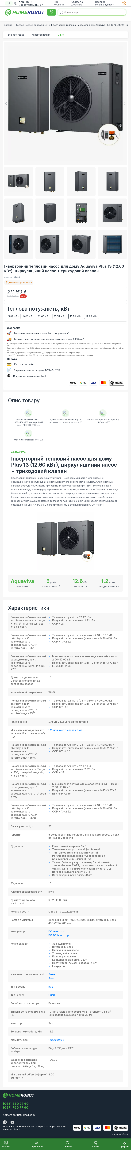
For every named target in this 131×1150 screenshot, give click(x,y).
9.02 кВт (28, 316)
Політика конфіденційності (104, 3)
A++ (51, 978)
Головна (7, 25)
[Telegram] (5, 1122)
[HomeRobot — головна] (25, 12)
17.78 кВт (75, 316)
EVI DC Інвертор (58, 935)
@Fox (125, 1134)
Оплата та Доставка (77, 3)
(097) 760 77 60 (15, 1107)
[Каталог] (51, 12)
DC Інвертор (56, 931)
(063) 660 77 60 (16, 1104)
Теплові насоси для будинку (31, 25)
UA (9, 3)
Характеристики (41, 34)
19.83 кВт (91, 316)
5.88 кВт (13, 316)
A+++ (51, 974)
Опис (61, 34)
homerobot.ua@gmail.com (19, 1114)
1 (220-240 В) (57, 1039)
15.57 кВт (60, 316)
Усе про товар (16, 34)
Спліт (51, 995)
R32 (50, 986)
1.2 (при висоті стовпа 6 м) (65, 730)
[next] (124, 103)
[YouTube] (12, 1122)
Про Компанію (59, 3)
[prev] (6, 103)
